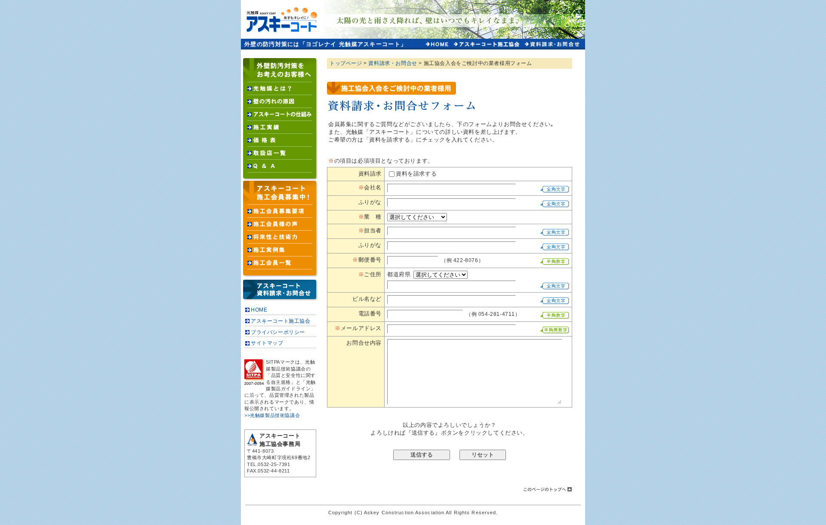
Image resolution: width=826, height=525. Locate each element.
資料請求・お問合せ (392, 63)
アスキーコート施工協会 (281, 321)
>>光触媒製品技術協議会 (272, 415)
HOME (259, 310)
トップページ (346, 63)
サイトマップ (267, 343)
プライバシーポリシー (278, 332)
